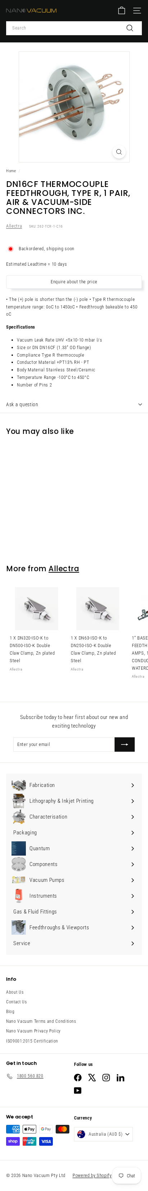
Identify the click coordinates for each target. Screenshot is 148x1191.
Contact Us (16, 1001)
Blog (10, 1011)
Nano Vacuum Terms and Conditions (41, 1021)
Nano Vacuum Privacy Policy (33, 1031)
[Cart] (121, 10)
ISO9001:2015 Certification (32, 1041)
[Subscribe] (125, 744)
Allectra (14, 226)
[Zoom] (119, 152)
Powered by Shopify (92, 1175)
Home (11, 171)
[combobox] (74, 28)
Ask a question (22, 404)
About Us (14, 992)
